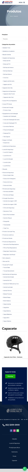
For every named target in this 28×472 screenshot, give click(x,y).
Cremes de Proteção (8, 107)
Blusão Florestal (8, 294)
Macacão (5, 169)
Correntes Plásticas (9, 126)
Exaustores (6, 142)
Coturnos (6, 77)
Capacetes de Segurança (9, 91)
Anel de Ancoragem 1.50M (10, 204)
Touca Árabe (7, 267)
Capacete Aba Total (8, 97)
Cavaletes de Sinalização (10, 116)
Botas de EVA (7, 60)
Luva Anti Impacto (8, 152)
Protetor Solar (7, 110)
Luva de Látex (7, 162)
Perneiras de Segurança (9, 188)
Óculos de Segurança (8, 172)
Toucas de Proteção (8, 264)
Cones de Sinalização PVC (10, 123)
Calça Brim (6, 307)
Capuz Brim (6, 317)
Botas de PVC (7, 64)
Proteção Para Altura (8, 198)
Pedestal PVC (7, 133)
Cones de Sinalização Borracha (11, 119)
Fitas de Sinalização (9, 130)
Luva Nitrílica (7, 165)
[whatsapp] (17, 430)
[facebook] (11, 430)
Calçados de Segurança (9, 58)
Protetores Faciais (7, 238)
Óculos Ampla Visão (9, 175)
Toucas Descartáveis (9, 271)
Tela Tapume (7, 136)
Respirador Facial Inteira (10, 251)
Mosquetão (6, 221)
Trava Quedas (7, 224)
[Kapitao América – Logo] (7, 1)
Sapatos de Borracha (9, 81)
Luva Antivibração (8, 159)
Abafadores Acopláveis (9, 51)
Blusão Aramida (7, 54)
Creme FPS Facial (7, 104)
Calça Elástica (7, 311)
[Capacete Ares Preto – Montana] (14, 332)
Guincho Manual (8, 218)
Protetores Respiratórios (9, 241)
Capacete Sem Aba (7, 88)
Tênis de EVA (6, 261)
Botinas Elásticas (8, 71)
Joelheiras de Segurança (9, 146)
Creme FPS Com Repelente (10, 100)
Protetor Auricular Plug (9, 231)
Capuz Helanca (7, 321)
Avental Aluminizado (9, 277)
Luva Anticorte (7, 155)
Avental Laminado (8, 287)
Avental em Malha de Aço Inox (11, 283)
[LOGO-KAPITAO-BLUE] (14, 408)
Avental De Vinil (8, 280)
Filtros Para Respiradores (10, 247)
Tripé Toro (6, 228)
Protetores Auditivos (8, 235)
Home (11, 16)
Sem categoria (6, 258)
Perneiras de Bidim (8, 191)
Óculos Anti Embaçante (9, 178)
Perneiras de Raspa (9, 195)
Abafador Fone (6, 47)
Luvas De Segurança (8, 149)
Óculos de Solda (8, 185)
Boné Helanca (7, 300)
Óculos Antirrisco (8, 182)
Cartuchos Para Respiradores (11, 244)
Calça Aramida (7, 304)
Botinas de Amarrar (9, 67)
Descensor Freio (8, 211)
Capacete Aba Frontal (9, 94)
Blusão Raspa (7, 297)
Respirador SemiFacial (9, 254)
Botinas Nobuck (8, 74)
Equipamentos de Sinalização (10, 113)
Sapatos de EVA (8, 84)
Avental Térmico (8, 290)
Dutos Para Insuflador (9, 214)
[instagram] (14, 430)
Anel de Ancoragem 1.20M (10, 201)
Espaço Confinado (7, 140)
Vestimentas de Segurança (10, 274)
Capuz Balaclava (8, 314)
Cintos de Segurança (9, 207)
